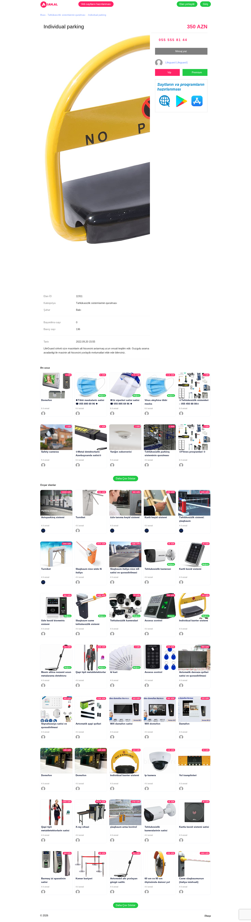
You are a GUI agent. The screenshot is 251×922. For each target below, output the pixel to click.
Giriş (205, 4)
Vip (169, 72)
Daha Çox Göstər (125, 478)
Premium (197, 72)
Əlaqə (207, 915)
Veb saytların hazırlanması (96, 4)
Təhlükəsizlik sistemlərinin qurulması (66, 15)
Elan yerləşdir (187, 4)
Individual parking (97, 15)
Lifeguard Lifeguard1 (176, 62)
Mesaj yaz (181, 51)
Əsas (43, 15)
